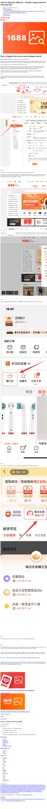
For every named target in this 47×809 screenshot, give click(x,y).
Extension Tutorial (6, 59)
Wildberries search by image (23, 789)
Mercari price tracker (24, 791)
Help (4, 743)
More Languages (6, 14)
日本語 (11, 12)
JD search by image (32, 790)
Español (13, 11)
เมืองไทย (22, 12)
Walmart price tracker (37, 786)
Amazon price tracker (4, 785)
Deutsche (23, 11)
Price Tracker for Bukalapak (9, 787)
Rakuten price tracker (32, 791)
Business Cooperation (7, 746)
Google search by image (34, 789)
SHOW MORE (3, 718)
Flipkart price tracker (17, 786)
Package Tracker (18, 790)
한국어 (42, 11)
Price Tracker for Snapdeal (20, 787)
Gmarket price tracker (36, 788)
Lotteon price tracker (14, 789)
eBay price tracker (12, 785)
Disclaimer (5, 744)
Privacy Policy (6, 742)
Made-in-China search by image (9, 790)
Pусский (9, 11)
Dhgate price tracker (9, 786)
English (5, 11)
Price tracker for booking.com (27, 786)
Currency (5, 10)
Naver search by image (36, 785)
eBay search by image (20, 785)
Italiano (38, 11)
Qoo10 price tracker (15, 792)
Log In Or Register (4, 724)
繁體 (18, 12)
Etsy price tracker (25, 790)
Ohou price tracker (16, 791)
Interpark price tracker (28, 788)
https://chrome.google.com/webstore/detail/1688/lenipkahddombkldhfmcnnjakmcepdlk (23, 657)
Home (1, 59)
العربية (4, 12)
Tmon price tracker (6, 789)
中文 (15, 12)
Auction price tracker (20, 788)
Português (18, 11)
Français (27, 11)
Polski (31, 11)
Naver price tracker (28, 785)
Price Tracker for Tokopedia (30, 787)
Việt (25, 12)
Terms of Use (5, 741)
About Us (5, 739)
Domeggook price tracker (8, 791)
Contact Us (5, 740)
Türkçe (34, 11)
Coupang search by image (11, 788)
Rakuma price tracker (7, 792)
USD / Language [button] (7, 8)
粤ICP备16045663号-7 (28, 794)
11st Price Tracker (39, 787)
